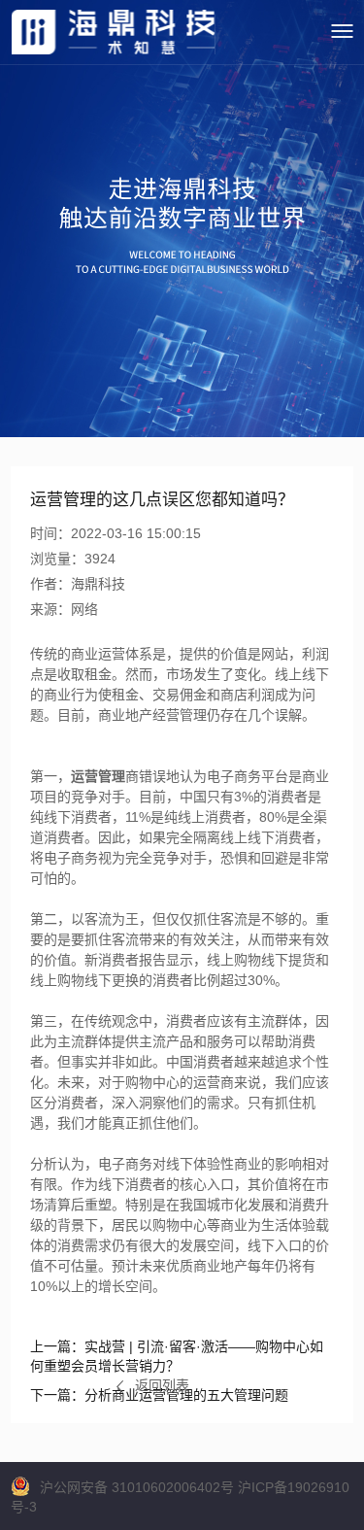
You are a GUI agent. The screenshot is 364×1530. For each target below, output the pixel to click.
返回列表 (162, 1385)
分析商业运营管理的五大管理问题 (159, 1395)
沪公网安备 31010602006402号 (137, 1487)
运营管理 (98, 776)
